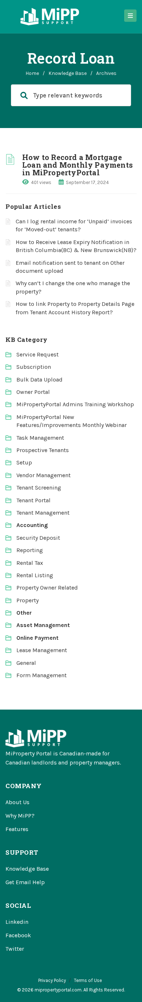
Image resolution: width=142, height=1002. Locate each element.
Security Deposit (38, 537)
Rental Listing (34, 575)
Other (24, 612)
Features (16, 829)
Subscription (33, 366)
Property (27, 600)
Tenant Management (43, 512)
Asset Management (43, 625)
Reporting (29, 550)
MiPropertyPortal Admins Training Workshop (75, 404)
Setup (24, 462)
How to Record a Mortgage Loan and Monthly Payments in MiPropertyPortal (77, 164)
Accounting (32, 525)
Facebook (18, 935)
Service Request (37, 354)
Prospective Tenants (42, 450)
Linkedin (16, 921)
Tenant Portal (33, 500)
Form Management (41, 675)
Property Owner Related (47, 587)
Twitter (14, 948)
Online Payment (37, 637)
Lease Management (41, 650)
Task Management (40, 437)
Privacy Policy (52, 980)
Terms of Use (88, 980)
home (32, 73)
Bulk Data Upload (39, 379)
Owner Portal (33, 391)
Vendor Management (43, 475)
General (26, 662)
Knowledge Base (67, 73)
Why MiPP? (20, 815)
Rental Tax (29, 562)
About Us (17, 802)
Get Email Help (25, 882)
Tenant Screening (38, 487)
